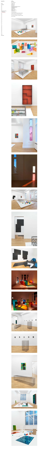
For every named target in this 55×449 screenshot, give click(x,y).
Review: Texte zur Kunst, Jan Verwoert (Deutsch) (16, 14)
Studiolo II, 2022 (13, 10)
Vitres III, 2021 (13, 8)
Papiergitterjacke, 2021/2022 (14, 7)
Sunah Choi (2, 1)
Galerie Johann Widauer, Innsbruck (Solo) (3, 11)
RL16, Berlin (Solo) (3, 12)
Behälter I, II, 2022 (13, 9)
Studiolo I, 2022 (13, 4)
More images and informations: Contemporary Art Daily (17, 15)
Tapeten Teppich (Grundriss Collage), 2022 (15, 6)
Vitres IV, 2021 (13, 5)
